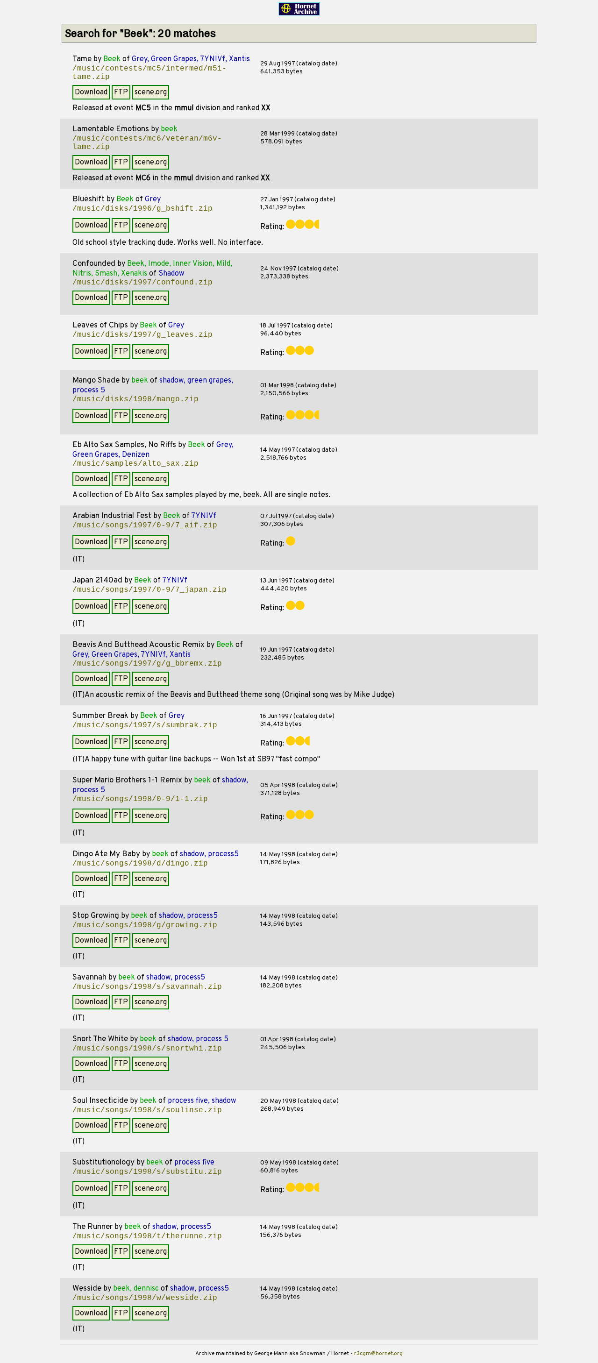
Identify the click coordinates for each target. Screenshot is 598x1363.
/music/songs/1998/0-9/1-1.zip (140, 799)
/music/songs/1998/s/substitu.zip (147, 1172)
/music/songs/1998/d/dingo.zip (140, 863)
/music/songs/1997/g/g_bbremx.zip (147, 664)
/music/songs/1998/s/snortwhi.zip (147, 1048)
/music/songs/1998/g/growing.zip (144, 925)
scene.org (151, 92)
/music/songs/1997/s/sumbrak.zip (144, 725)
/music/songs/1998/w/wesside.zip (144, 1298)
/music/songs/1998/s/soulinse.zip (147, 1110)
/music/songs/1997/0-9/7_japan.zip (149, 590)
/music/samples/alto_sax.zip (135, 464)
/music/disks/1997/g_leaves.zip (142, 335)
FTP (121, 92)
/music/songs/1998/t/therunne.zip (147, 1236)
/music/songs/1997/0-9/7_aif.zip (144, 525)
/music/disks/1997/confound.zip (142, 282)
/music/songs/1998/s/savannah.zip (147, 987)
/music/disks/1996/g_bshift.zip (142, 209)
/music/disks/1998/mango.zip (135, 399)
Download (91, 92)
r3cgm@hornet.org (378, 1353)
